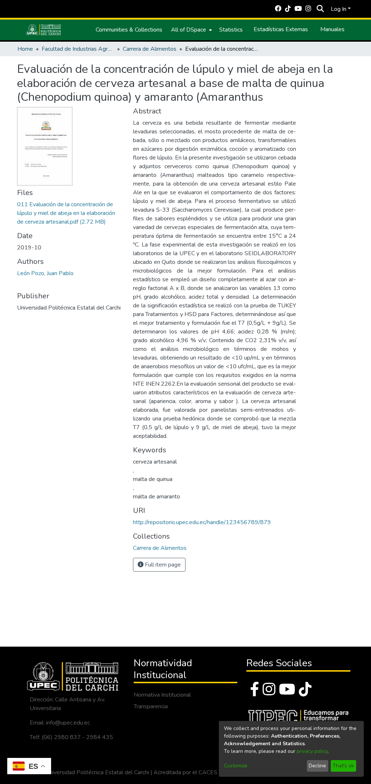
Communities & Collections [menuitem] (129, 30)
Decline (317, 765)
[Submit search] (320, 9)
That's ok (343, 765)
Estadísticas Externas (281, 29)
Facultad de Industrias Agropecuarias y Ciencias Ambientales (78, 49)
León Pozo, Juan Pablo (45, 273)
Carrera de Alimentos (149, 49)
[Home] (43, 29)
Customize (235, 765)
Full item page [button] (162, 565)
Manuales (332, 29)
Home (25, 49)
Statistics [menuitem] (231, 30)
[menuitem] (191, 29)
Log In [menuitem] (338, 9)
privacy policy (312, 751)
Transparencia (151, 706)
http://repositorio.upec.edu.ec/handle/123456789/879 (202, 522)
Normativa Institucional (162, 695)
